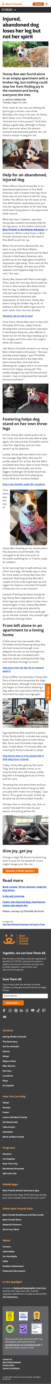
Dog (5, 924)
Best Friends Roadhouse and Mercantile (23, 1214)
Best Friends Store (12, 1219)
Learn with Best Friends (15, 1117)
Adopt (6, 1056)
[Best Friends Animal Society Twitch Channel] (44, 1010)
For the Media (10, 1256)
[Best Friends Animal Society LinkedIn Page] (22, 1010)
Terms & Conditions (11, 1368)
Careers (7, 1246)
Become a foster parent (19, 870)
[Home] (13, 3)
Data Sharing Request (12, 1362)
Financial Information (14, 1271)
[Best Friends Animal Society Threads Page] (27, 1010)
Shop (5, 1080)
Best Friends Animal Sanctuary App (21, 1190)
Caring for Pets (37, 924)
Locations (8, 1075)
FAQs (5, 1261)
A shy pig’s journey (13, 896)
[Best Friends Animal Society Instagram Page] (10, 1010)
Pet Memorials (10, 1122)
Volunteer (8, 1131)
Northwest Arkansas (18, 924)
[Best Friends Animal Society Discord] (5, 1017)
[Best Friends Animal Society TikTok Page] (38, 1010)
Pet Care (7, 1070)
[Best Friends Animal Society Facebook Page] (5, 1010)
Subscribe (11, 1003)
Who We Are (9, 1065)
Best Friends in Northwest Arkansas (23, 229)
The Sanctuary (10, 1041)
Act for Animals (11, 1046)
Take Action (9, 1127)
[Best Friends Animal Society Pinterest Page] (16, 1010)
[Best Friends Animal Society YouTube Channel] (33, 1010)
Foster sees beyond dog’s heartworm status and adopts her (24, 903)
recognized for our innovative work (22, 1344)
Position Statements (13, 1266)
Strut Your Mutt (11, 1229)
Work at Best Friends (13, 1136)
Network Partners (12, 1224)
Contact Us (7, 1359)
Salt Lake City (10, 1173)
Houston (7, 1153)
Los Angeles (9, 1158)
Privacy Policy (8, 1365)
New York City (10, 1163)
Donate (38, 4)
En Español (8, 1085)
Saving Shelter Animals (14, 1036)
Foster (6, 1112)
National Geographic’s (30, 1288)
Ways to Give (9, 1061)
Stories (6, 1051)
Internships (9, 1251)
